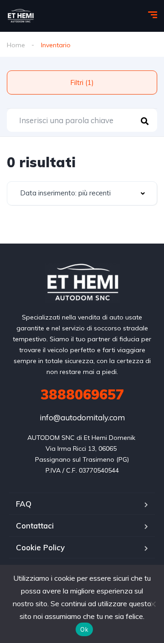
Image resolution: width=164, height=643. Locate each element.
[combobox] (82, 193)
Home (16, 45)
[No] (152, 603)
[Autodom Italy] (20, 16)
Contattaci (35, 525)
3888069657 (82, 394)
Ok (84, 629)
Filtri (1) (82, 82)
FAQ (23, 503)
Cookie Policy (40, 547)
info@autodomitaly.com (82, 417)
